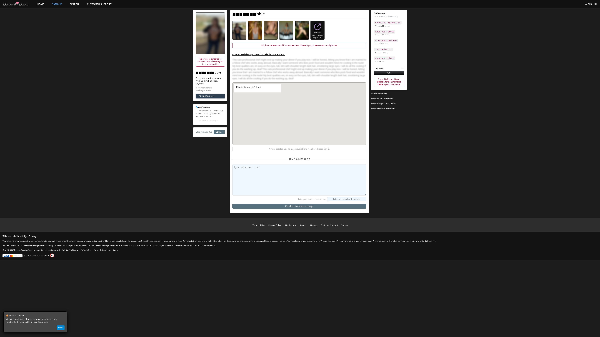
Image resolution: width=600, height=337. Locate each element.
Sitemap (313, 225)
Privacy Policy (274, 225)
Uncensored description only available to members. (258, 54)
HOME (40, 4)
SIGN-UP (57, 4)
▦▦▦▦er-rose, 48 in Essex (383, 108)
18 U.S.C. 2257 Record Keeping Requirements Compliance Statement (31, 250)
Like (220, 132)
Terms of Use (258, 225)
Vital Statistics (208, 96)
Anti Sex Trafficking (70, 250)
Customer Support (329, 225)
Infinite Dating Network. (36, 245)
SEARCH (74, 4)
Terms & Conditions (102, 250)
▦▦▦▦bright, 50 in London (383, 103)
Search (303, 225)
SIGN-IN (592, 4)
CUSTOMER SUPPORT (99, 4)
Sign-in (344, 225)
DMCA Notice (85, 250)
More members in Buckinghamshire (204, 89)
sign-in (220, 61)
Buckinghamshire (209, 80)
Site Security (290, 225)
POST (389, 73)
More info (43, 322)
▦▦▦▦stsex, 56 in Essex (382, 98)
